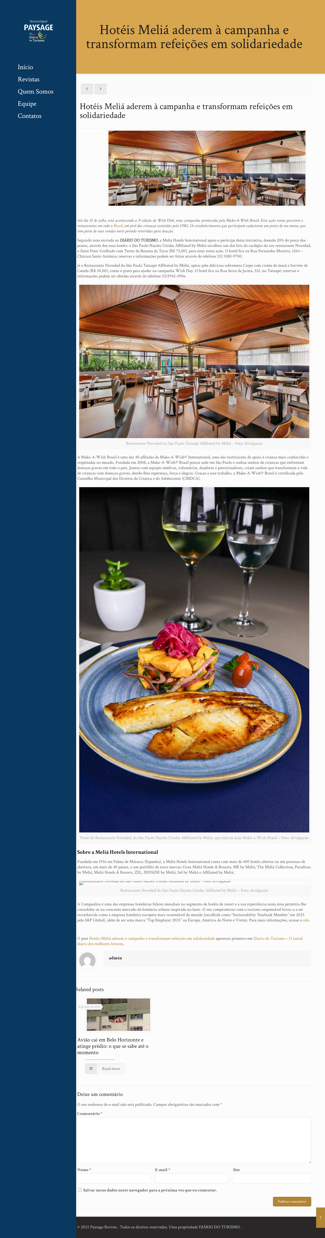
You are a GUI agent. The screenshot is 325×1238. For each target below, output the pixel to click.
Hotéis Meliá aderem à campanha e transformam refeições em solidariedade (152, 938)
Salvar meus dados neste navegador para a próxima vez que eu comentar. (150, 1190)
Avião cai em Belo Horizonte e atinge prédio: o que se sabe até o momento (113, 1046)
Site (236, 1170)
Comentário (89, 1113)
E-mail (162, 1170)
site (306, 920)
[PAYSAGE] (38, 30)
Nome (84, 1170)
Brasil (118, 226)
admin (115, 958)
